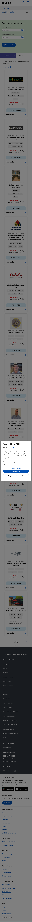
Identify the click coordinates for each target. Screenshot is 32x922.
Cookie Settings (16, 468)
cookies (13, 448)
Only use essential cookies (16, 476)
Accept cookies (16, 471)
